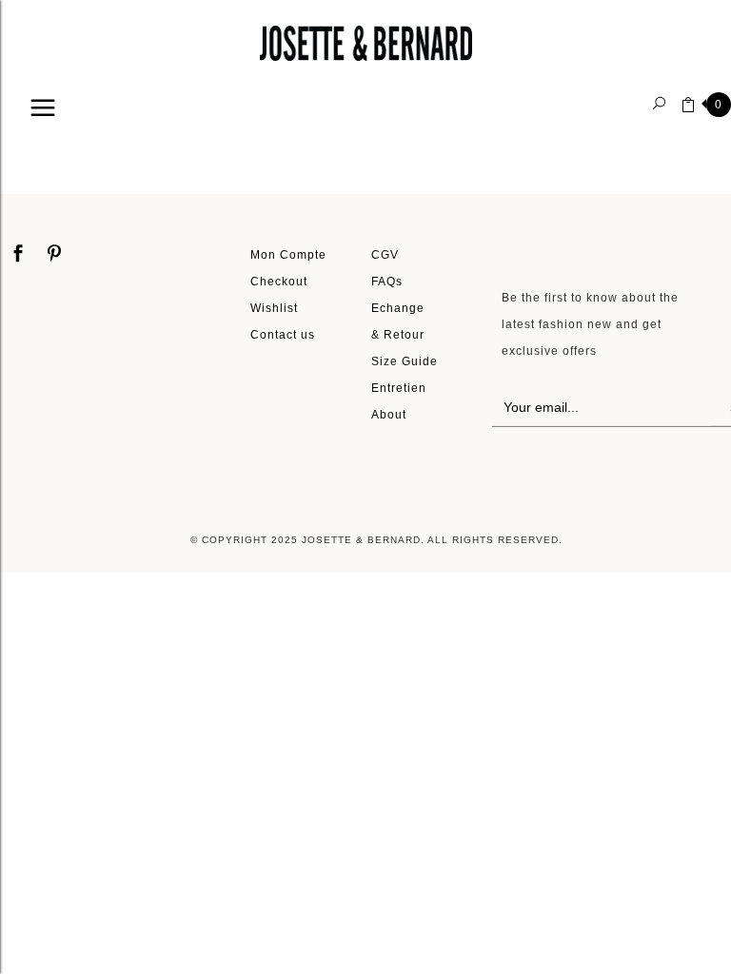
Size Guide (404, 361)
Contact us (282, 334)
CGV (385, 254)
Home (39, 139)
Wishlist (274, 308)
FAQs (387, 281)
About (388, 414)
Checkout (278, 281)
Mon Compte (288, 254)
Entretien (398, 387)
